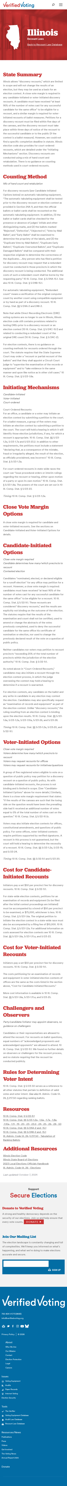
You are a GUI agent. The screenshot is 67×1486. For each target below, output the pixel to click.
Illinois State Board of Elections (20, 1159)
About (8, 1342)
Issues (5, 1376)
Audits (8, 1385)
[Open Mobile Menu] (61, 5)
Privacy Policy (8, 1334)
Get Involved (7, 1449)
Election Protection (13, 1359)
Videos (4, 1445)
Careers (8, 1368)
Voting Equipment (12, 1381)
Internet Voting (11, 1393)
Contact (8, 1355)
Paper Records (11, 1389)
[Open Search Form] (53, 4)
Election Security (9, 1398)
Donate (32, 1221)
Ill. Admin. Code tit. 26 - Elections (22, 1167)
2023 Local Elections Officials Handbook (26, 1163)
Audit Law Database (13, 1419)
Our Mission (10, 1351)
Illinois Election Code (15, 1155)
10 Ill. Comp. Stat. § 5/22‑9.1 (19, 1116)
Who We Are (10, 1347)
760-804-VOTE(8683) (12, 1313)
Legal (7, 1363)
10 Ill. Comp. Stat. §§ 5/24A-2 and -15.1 (24, 1127)
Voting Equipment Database (17, 1415)
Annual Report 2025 (10, 1458)
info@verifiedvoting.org (13, 1318)
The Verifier (10, 1411)
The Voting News (9, 1453)
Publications (7, 1437)
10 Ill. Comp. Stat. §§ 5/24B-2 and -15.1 (24, 1131)
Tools (4, 1406)
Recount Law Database (15, 1423)
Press (4, 1441)
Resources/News (11, 1432)
